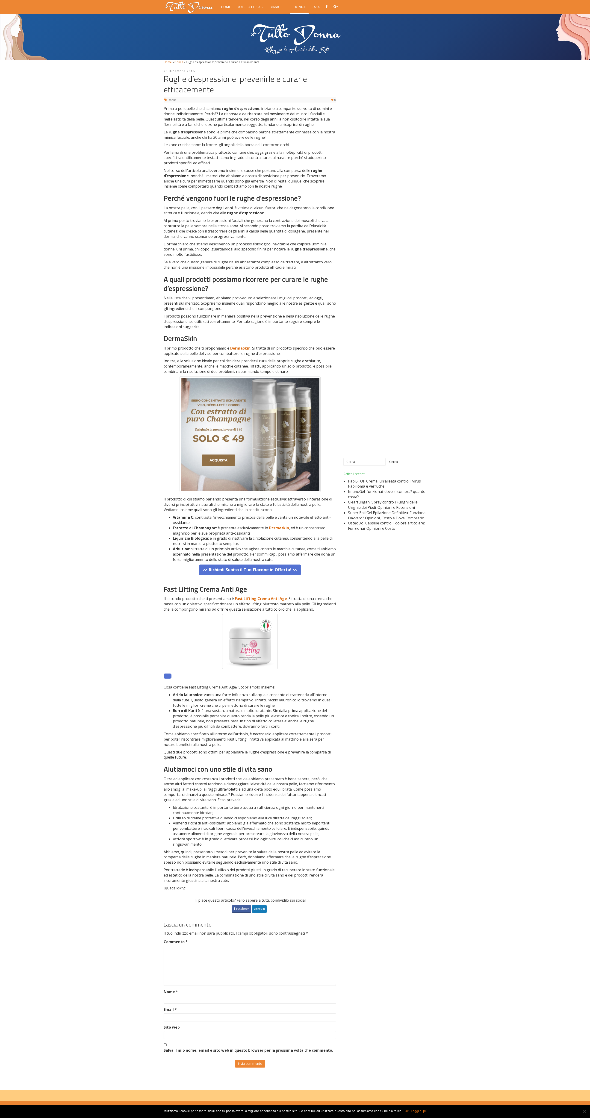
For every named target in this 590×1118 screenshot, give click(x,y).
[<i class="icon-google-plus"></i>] (335, 7)
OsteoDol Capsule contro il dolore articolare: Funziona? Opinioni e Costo (386, 526)
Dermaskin (279, 527)
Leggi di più (419, 1111)
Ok (407, 1111)
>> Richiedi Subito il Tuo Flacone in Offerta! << (250, 569)
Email (170, 1009)
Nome (171, 991)
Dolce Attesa (249, 7)
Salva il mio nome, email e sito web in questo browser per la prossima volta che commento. (248, 1050)
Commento (176, 941)
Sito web (172, 1027)
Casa (316, 7)
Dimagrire (278, 7)
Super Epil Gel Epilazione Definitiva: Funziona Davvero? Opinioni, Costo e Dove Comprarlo (386, 515)
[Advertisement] (384, 260)
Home (226, 7)
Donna (299, 7)
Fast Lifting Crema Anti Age (261, 598)
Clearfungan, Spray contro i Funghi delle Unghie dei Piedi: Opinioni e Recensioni (383, 505)
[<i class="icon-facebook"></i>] (326, 7)
